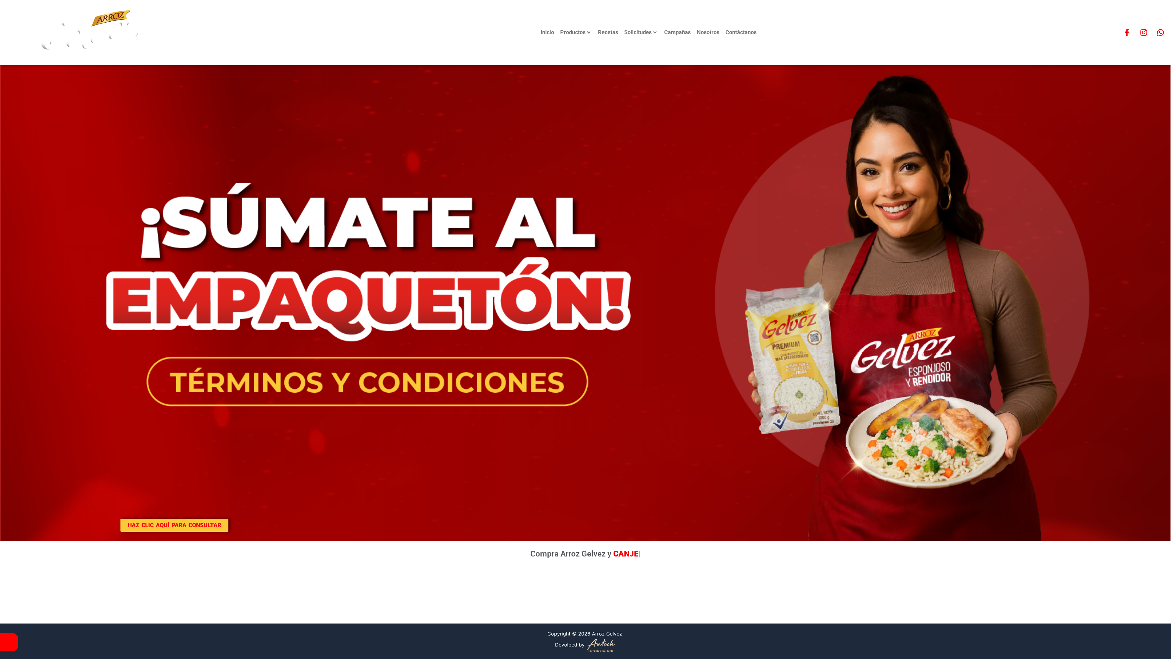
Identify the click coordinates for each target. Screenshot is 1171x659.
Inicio (547, 32)
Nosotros (708, 32)
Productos (573, 32)
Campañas (677, 32)
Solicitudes (638, 32)
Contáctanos (741, 32)
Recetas (608, 32)
